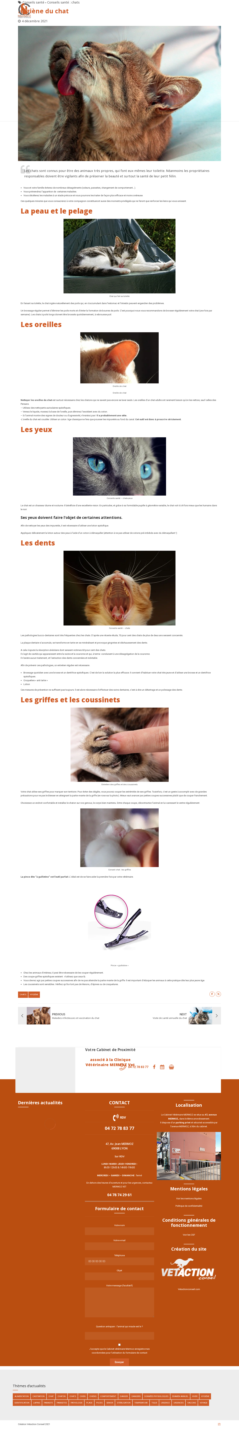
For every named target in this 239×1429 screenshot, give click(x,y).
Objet (119, 1270)
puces (99, 1403)
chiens (92, 1396)
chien (83, 1396)
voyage (203, 1403)
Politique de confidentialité (188, 1206)
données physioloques (156, 1396)
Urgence (165, 1403)
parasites (62, 1403)
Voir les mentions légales (189, 1198)
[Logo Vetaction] (189, 1269)
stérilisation (124, 1403)
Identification (22, 1403)
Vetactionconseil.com (189, 1289)
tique (154, 1403)
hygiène (34, 994)
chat (51, 1396)
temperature (141, 1403)
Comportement (108, 1396)
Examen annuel (180, 1396)
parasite (48, 1403)
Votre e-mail (119, 1240)
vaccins (191, 1403)
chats (23, 994)
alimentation (22, 1396)
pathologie (76, 1403)
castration (39, 1396)
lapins (36, 1403)
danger (124, 1396)
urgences (179, 1403)
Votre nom (119, 1225)
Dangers (136, 1396)
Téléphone (119, 1255)
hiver (194, 1396)
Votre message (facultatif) (119, 1285)
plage (89, 1403)
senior (109, 1403)
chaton (62, 1396)
